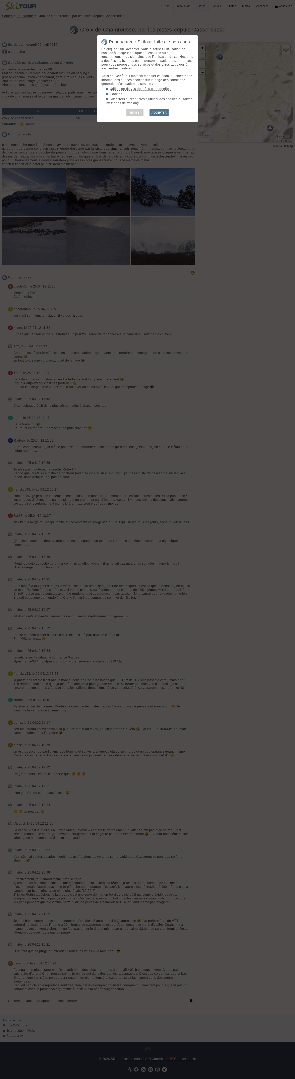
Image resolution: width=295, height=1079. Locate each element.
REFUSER (134, 112)
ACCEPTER (159, 112)
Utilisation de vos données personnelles (140, 88)
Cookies (116, 94)
